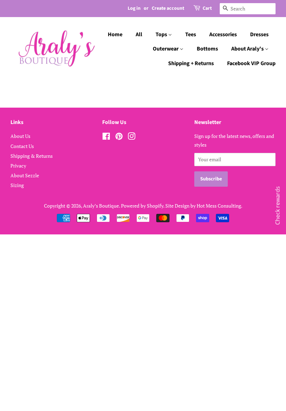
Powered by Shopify (142, 205)
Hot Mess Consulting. (219, 205)
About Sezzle (24, 175)
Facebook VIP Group (251, 63)
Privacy (18, 165)
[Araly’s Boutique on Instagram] (131, 137)
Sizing (17, 185)
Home (115, 34)
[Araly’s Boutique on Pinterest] (119, 137)
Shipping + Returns (191, 63)
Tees (190, 34)
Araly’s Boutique (101, 205)
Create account (168, 8)
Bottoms (207, 49)
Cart (207, 8)
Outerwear (166, 49)
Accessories (223, 34)
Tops (162, 34)
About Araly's (248, 49)
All (139, 34)
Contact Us (22, 146)
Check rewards (277, 205)
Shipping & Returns (31, 156)
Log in (134, 8)
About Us (20, 136)
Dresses (259, 34)
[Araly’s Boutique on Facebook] (106, 137)
